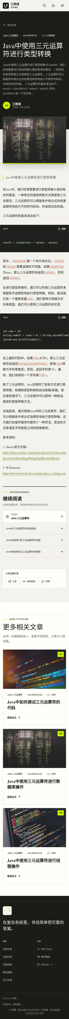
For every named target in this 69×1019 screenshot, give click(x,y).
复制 (64, 229)
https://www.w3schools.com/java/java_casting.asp (34, 473)
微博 (48, 581)
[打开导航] (62, 5)
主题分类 (7, 956)
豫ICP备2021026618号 (28, 1010)
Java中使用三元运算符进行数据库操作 (33, 784)
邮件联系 (45, 956)
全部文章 (7, 949)
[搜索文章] (44, 5)
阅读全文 (11, 717)
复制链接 (31, 581)
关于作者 (7, 980)
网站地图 (7, 972)
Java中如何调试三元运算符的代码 (33, 705)
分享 (14, 581)
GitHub (45, 964)
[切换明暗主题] (53, 5)
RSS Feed (46, 949)
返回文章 (11, 25)
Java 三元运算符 (10, 35)
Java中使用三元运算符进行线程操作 (33, 863)
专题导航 (7, 964)
